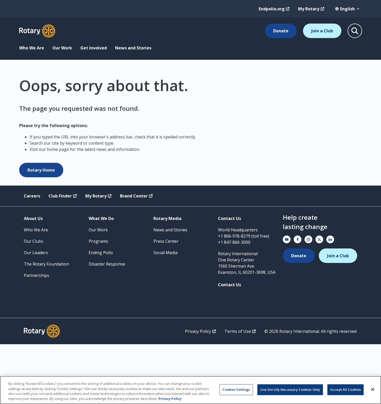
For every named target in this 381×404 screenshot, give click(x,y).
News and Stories (133, 48)
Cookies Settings (236, 389)
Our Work (62, 48)
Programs (98, 241)
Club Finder (60, 196)
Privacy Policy (198, 331)
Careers (32, 196)
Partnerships (36, 275)
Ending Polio (101, 252)
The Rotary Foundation (46, 264)
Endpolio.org (272, 9)
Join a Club (322, 31)
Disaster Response (107, 264)
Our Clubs (33, 241)
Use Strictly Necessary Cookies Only (290, 389)
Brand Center (134, 196)
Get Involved (93, 48)
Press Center (166, 241)
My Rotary (308, 9)
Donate (280, 31)
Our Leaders (36, 252)
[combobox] (347, 9)
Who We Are (31, 48)
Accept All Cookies (345, 389)
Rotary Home (41, 170)
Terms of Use (237, 331)
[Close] (372, 389)
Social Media (165, 252)
